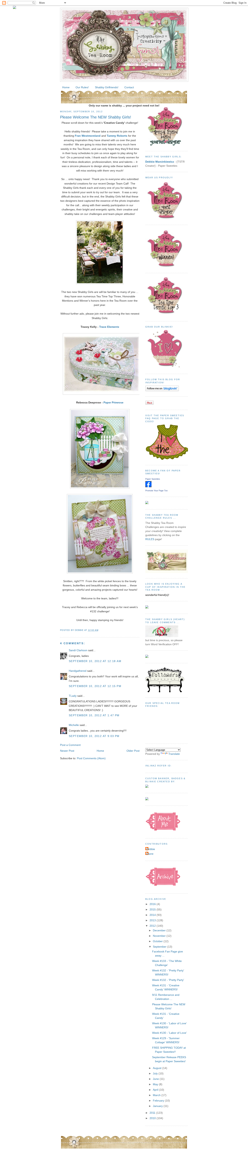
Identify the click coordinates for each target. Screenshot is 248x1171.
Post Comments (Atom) (91, 758)
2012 (153, 925)
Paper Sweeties (152, 479)
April (156, 1089)
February (159, 1100)
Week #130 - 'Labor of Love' (169, 1032)
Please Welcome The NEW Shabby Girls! (95, 117)
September (160, 946)
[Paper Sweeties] (148, 486)
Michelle (74, 725)
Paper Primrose (113, 402)
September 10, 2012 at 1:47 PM (94, 715)
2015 (153, 909)
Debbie (150, 849)
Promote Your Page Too (156, 490)
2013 (153, 920)
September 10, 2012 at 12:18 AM (95, 661)
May (156, 1084)
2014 (153, 914)
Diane (149, 853)
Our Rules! (82, 87)
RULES (149, 539)
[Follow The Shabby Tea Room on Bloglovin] (162, 390)
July (155, 1073)
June (156, 1078)
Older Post (133, 750)
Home (66, 87)
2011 (153, 1112)
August (157, 1068)
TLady (73, 695)
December (159, 930)
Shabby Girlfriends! (106, 87)
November (159, 935)
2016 (153, 904)
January (158, 1106)
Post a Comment (70, 744)
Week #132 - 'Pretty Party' (168, 979)
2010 (153, 1118)
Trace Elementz (109, 326)
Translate (174, 753)
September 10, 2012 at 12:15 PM (95, 686)
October (158, 941)
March (157, 1095)
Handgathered (77, 670)
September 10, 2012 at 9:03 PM (94, 736)
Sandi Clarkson (78, 650)
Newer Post (67, 750)
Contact (129, 87)
